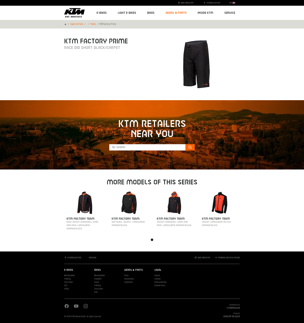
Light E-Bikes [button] (127, 13)
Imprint (157, 275)
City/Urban (68, 282)
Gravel (96, 282)
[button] (152, 239)
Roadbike (97, 279)
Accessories (129, 279)
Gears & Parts (76, 24)
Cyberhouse (233, 308)
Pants (93, 24)
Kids (96, 292)
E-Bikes (68, 270)
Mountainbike (69, 275)
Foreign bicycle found (229, 257)
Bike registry (187, 3)
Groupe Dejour (231, 316)
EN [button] (231, 3)
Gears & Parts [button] (176, 13)
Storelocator (213, 3)
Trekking (67, 279)
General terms (159, 285)
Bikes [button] (151, 13)
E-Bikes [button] (102, 13)
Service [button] (229, 13)
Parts (126, 275)
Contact (157, 279)
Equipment (128, 282)
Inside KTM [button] (205, 13)
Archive (92, 257)
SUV (65, 285)
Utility (66, 289)
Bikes (97, 270)
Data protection (160, 282)
